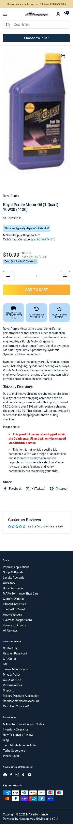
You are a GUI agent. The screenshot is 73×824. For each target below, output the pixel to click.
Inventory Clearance (16, 729)
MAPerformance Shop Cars (21, 593)
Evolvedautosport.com (17, 620)
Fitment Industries (14, 604)
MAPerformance (37, 814)
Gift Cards (9, 658)
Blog (6, 740)
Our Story (9, 583)
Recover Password (15, 653)
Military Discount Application (21, 695)
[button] (66, 14)
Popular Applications (16, 567)
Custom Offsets (13, 598)
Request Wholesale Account (21, 701)
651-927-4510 (46, 239)
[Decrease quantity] (8, 276)
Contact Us (10, 648)
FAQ (5, 664)
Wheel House (11, 756)
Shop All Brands (13, 572)
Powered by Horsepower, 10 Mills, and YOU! (30, 818)
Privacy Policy (11, 674)
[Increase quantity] (65, 276)
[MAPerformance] (36, 14)
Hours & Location (14, 588)
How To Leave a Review (18, 734)
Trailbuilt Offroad (14, 609)
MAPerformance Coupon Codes (23, 724)
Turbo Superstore (14, 750)
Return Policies (12, 685)
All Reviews (10, 630)
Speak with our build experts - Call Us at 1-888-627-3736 (37, 4)
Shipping (8, 690)
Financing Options (14, 625)
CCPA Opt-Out (12, 680)
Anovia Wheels (12, 614)
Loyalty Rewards (13, 577)
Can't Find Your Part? (16, 706)
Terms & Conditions (15, 669)
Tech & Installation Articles (20, 745)
